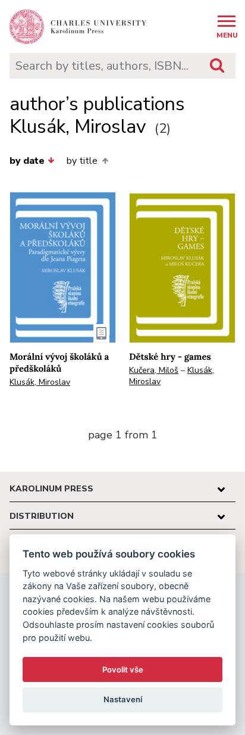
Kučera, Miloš (153, 370)
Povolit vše (122, 669)
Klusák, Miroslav (40, 382)
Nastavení (122, 699)
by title (82, 160)
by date (27, 160)
